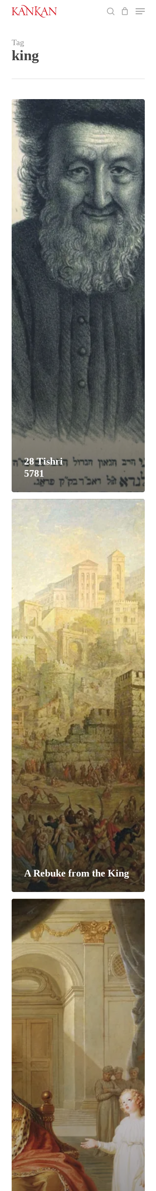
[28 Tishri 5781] (78, 295)
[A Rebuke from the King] (78, 695)
